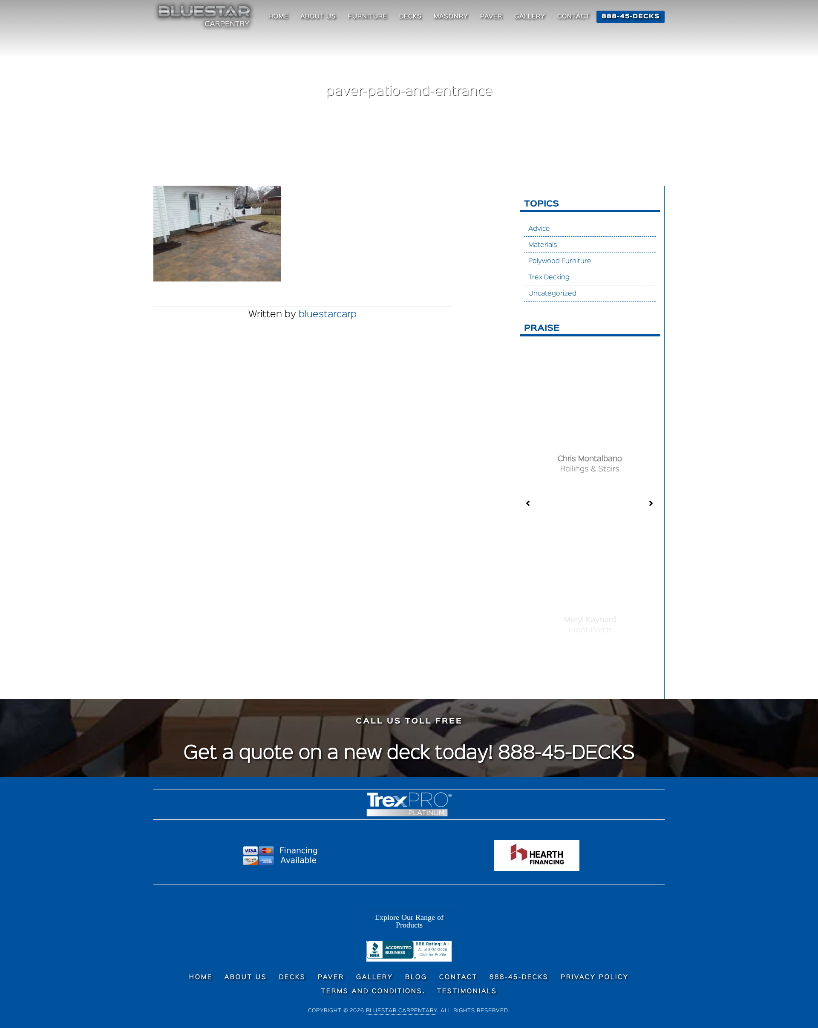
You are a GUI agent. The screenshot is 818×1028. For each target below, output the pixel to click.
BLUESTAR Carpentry (205, 16)
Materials (542, 245)
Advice (539, 229)
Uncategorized (552, 294)
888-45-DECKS (566, 753)
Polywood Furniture (559, 261)
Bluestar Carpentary (401, 1010)
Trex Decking (549, 278)
